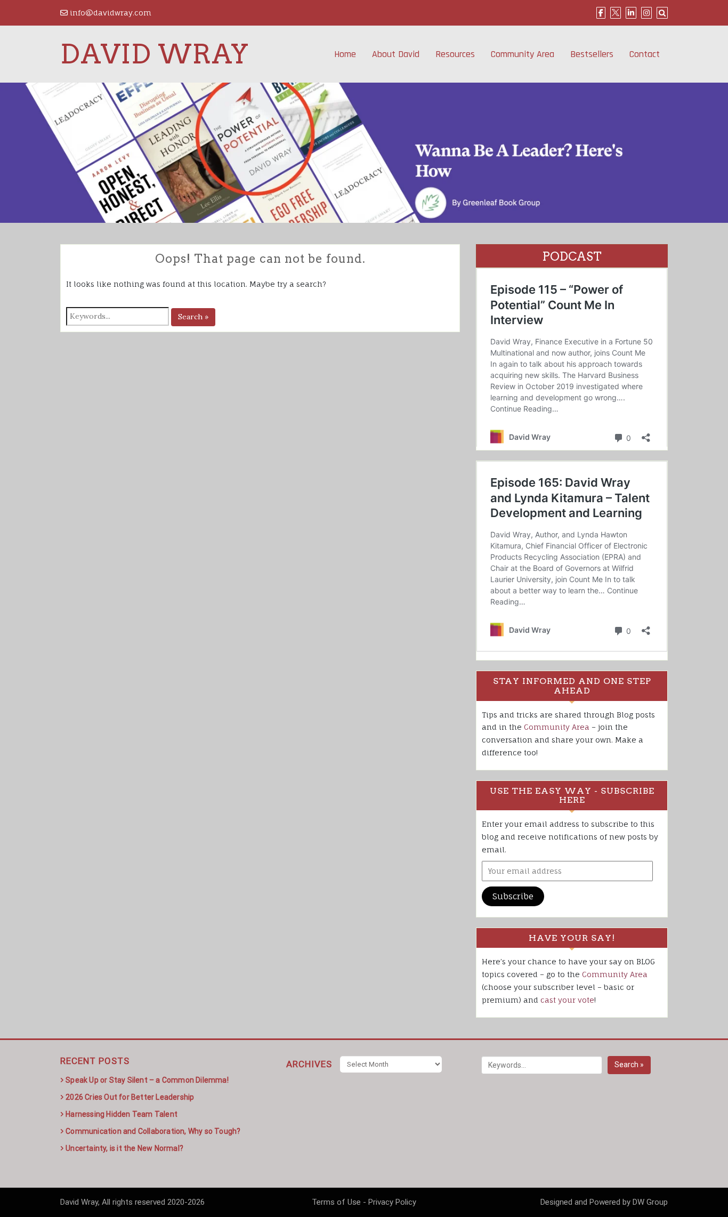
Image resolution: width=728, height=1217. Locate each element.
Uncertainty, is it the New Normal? (124, 1148)
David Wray (154, 54)
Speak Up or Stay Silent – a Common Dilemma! (147, 1080)
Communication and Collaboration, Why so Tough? (153, 1131)
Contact (644, 54)
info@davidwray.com (109, 12)
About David (395, 54)
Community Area (522, 54)
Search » (193, 316)
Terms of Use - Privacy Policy (364, 1202)
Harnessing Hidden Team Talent (121, 1114)
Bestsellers (591, 54)
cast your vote (567, 999)
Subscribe (512, 896)
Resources (455, 54)
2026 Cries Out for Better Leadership (130, 1097)
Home (345, 54)
